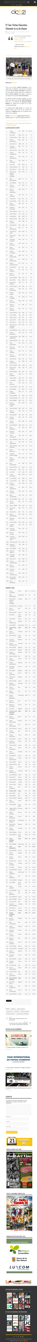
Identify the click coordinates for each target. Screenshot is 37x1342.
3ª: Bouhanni (27, 123)
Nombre (8, 1116)
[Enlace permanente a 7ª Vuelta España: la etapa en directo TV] (18, 1045)
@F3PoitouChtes (18, 39)
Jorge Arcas (9, 1011)
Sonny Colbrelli (25, 1011)
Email (7, 1121)
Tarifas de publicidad (23, 1340)
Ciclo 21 (14, 82)
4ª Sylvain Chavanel (11, 125)
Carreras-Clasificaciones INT (13, 31)
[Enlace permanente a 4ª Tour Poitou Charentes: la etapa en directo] (18, 1065)
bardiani (13, 1008)
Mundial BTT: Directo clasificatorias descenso (18, 1088)
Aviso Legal (28, 1338)
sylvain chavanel (10, 1013)
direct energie (21, 1008)
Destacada (22, 31)
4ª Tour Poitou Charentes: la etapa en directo (18, 1067)
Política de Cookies (14, 1340)
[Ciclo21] (18, 14)
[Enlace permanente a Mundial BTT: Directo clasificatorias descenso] (18, 1086)
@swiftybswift (17, 38)
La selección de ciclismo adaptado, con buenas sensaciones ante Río (18, 1023)
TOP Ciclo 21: (13, 115)
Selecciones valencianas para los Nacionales (18, 1019)
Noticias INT (27, 31)
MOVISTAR (16, 1011)
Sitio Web (8, 1126)
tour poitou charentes (22, 1013)
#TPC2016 (16, 41)
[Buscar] (28, 2)
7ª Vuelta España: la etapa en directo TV (17, 1047)
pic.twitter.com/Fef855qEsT (25, 41)
